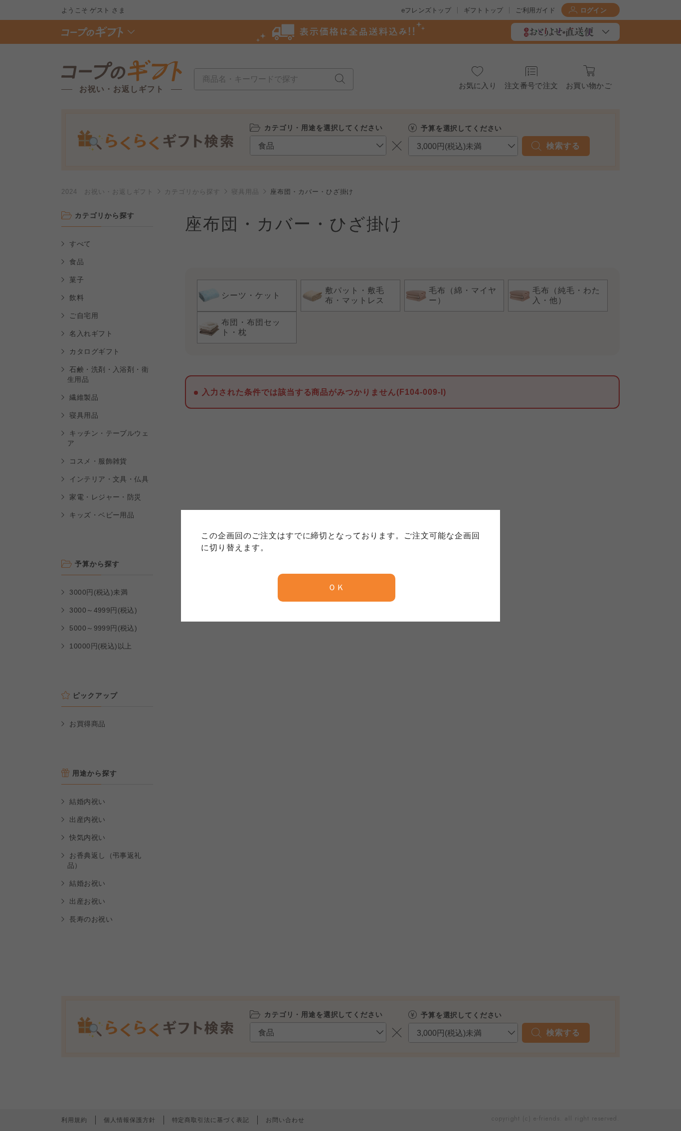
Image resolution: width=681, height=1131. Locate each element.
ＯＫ (336, 587)
